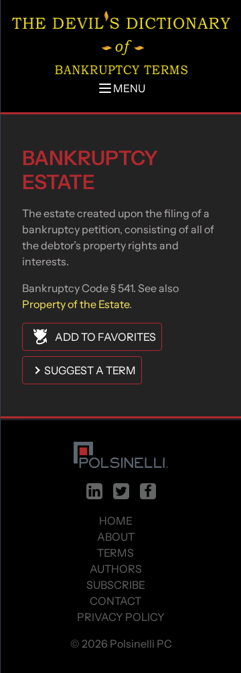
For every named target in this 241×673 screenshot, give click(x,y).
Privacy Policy (121, 617)
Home (116, 520)
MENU (129, 88)
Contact (115, 601)
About (116, 536)
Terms (115, 552)
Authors (116, 568)
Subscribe (115, 584)
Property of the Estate (75, 304)
